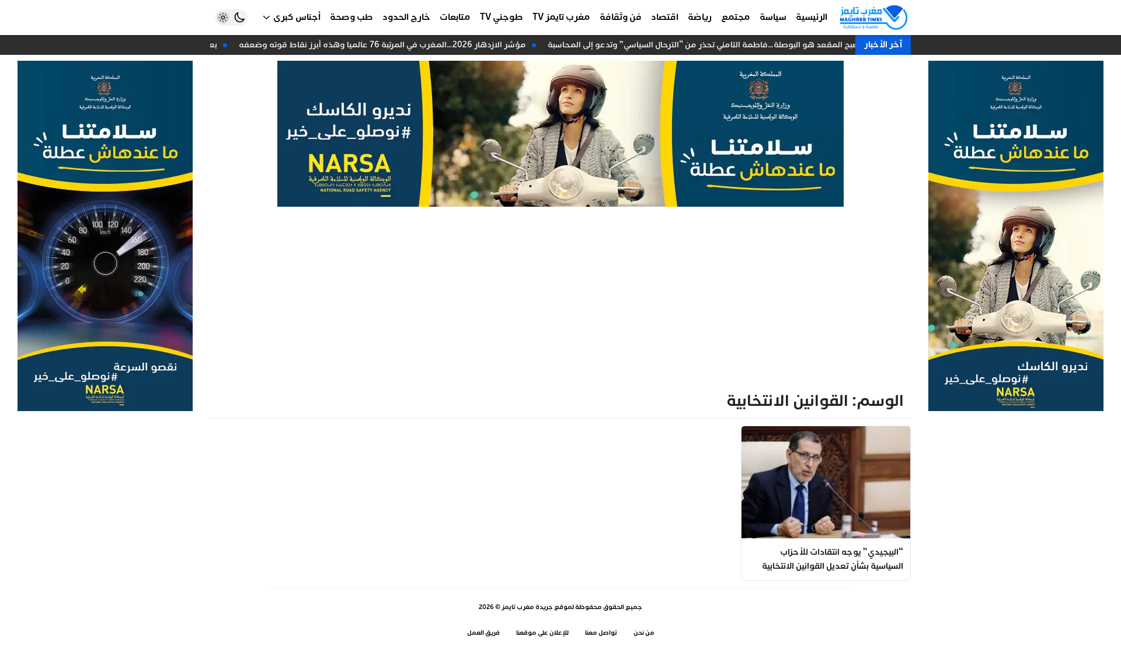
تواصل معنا (601, 632)
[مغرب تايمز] (874, 17)
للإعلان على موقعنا (542, 632)
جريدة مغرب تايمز (527, 607)
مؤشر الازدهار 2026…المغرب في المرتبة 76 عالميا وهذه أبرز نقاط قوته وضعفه (385, 44)
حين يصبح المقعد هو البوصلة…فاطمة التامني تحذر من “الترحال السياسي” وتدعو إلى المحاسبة (716, 44)
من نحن (644, 632)
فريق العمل (483, 632)
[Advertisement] (560, 294)
